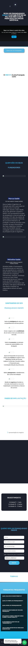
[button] (4, 420)
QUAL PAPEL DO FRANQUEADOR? (12, 605)
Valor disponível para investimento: (14, 554)
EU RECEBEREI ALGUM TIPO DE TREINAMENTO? (10, 622)
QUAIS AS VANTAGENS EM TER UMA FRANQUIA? (12, 610)
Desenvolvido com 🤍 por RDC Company (18, 644)
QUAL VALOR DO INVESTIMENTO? (12, 596)
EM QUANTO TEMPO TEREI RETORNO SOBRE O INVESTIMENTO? (13, 616)
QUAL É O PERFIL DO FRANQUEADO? (12, 600)
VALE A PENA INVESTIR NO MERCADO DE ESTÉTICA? (13, 628)
